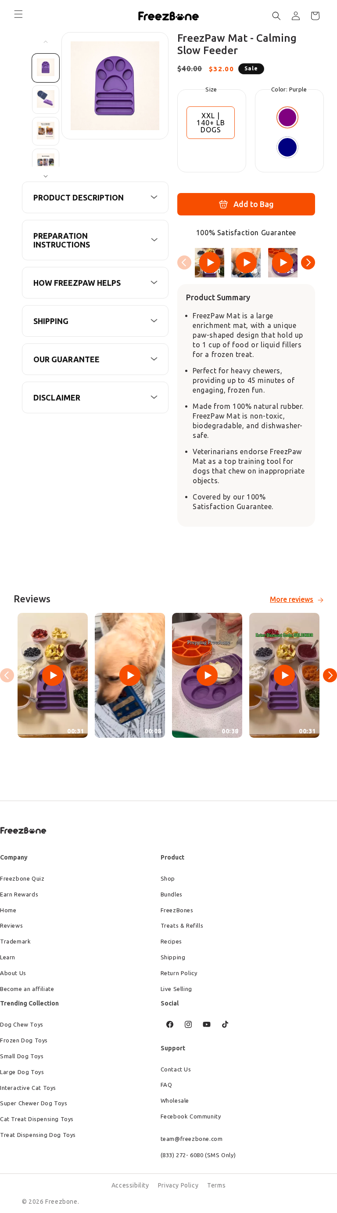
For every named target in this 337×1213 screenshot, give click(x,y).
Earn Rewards (19, 894)
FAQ (166, 1085)
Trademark (15, 941)
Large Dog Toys (22, 1072)
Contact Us (176, 1069)
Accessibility (130, 1185)
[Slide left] (45, 41)
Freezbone (61, 1201)
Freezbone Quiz (22, 878)
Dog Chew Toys (21, 1024)
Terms (216, 1185)
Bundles (172, 894)
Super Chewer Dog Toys (34, 1103)
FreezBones (177, 910)
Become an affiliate (27, 989)
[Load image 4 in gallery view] (45, 163)
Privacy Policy (178, 1185)
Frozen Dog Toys (24, 1040)
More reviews (291, 599)
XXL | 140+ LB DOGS (211, 123)
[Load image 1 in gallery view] (45, 68)
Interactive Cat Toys (28, 1088)
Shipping (173, 957)
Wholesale (175, 1100)
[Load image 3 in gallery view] (45, 131)
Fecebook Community (191, 1116)
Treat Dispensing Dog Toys (38, 1135)
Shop (168, 878)
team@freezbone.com (192, 1139)
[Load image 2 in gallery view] (45, 99)
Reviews (11, 925)
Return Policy (179, 973)
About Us (13, 973)
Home (8, 910)
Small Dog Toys (21, 1056)
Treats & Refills (182, 925)
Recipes (171, 941)
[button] (18, 14)
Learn (7, 957)
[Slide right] (45, 176)
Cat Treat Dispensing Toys (37, 1119)
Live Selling (176, 989)
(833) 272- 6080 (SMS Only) (198, 1155)
